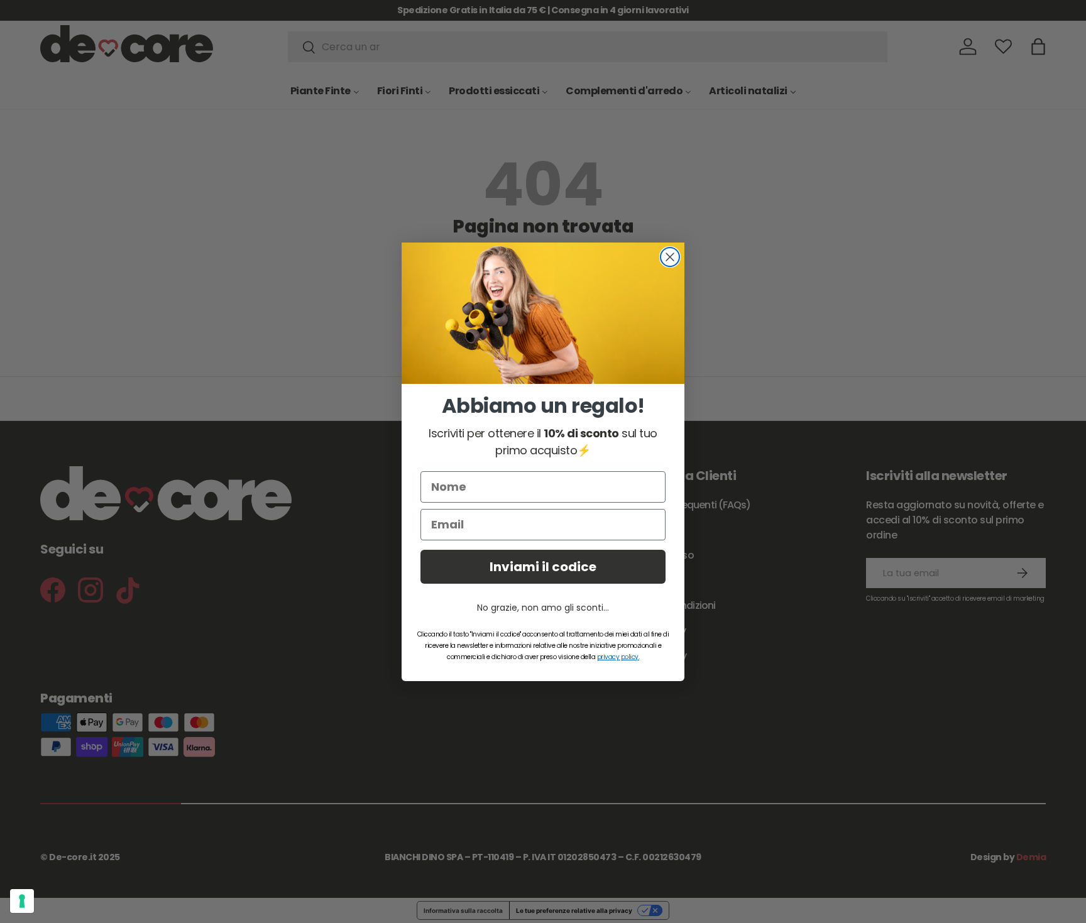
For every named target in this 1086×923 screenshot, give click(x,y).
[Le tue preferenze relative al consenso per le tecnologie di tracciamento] (22, 901)
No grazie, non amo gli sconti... (543, 607)
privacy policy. (618, 657)
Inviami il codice (543, 567)
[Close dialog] (670, 257)
